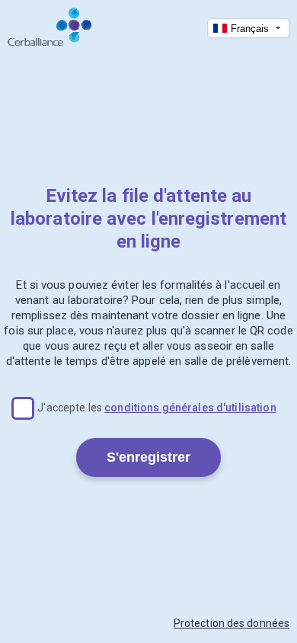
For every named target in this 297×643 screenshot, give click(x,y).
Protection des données (231, 623)
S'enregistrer (148, 457)
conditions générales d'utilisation (190, 407)
